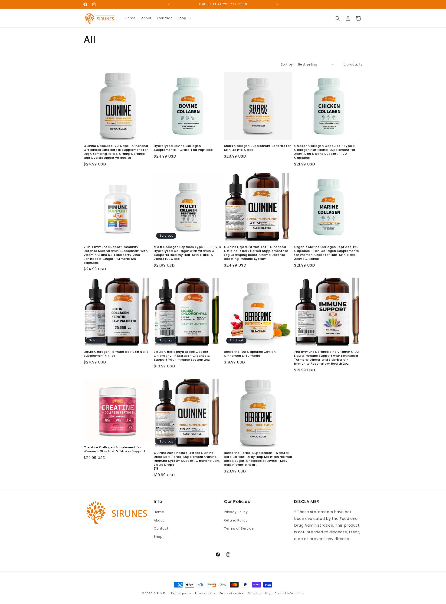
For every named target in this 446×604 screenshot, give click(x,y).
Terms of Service (239, 528)
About (159, 520)
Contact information (289, 593)
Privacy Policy (236, 512)
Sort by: (287, 64)
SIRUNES (160, 593)
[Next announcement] (277, 4)
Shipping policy (259, 593)
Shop (158, 536)
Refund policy (181, 593)
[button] (183, 18)
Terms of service (232, 593)
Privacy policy (205, 593)
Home (159, 512)
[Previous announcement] (169, 4)
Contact (161, 528)
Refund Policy (236, 520)
